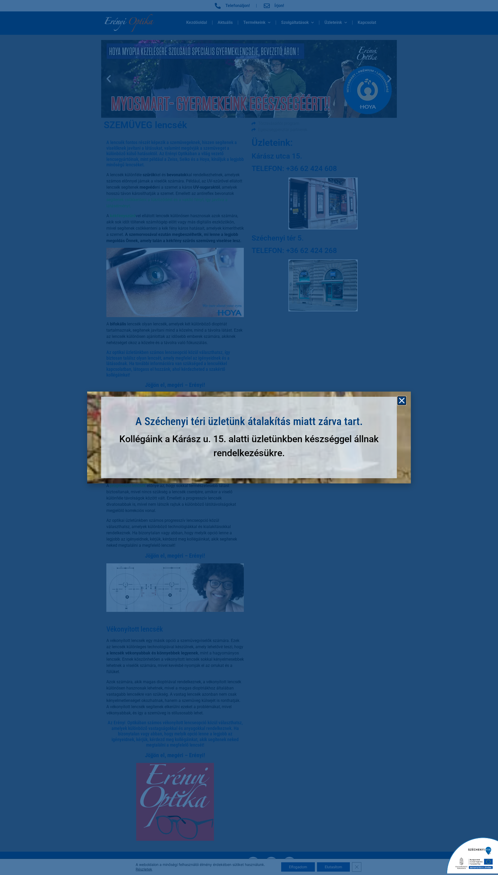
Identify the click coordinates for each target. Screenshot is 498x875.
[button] (402, 401)
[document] (249, 437)
